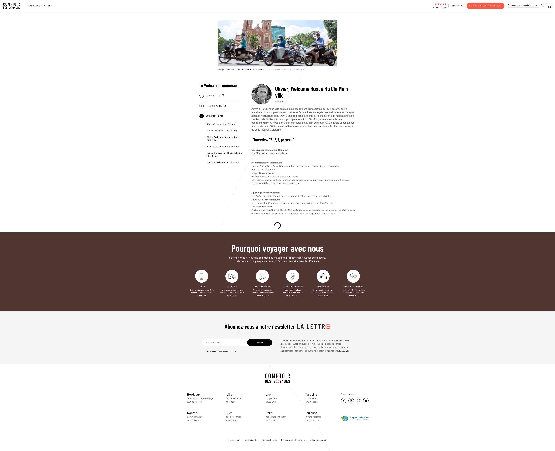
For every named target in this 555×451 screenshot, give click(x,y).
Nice (229, 413)
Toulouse (311, 413)
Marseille (311, 394)
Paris (269, 413)
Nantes (192, 413)
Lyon (269, 394)
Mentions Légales (269, 440)
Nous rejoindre (251, 440)
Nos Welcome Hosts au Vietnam (251, 69)
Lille (229, 394)
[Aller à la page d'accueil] (13, 5)
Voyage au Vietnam (226, 69)
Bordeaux (193, 394)
